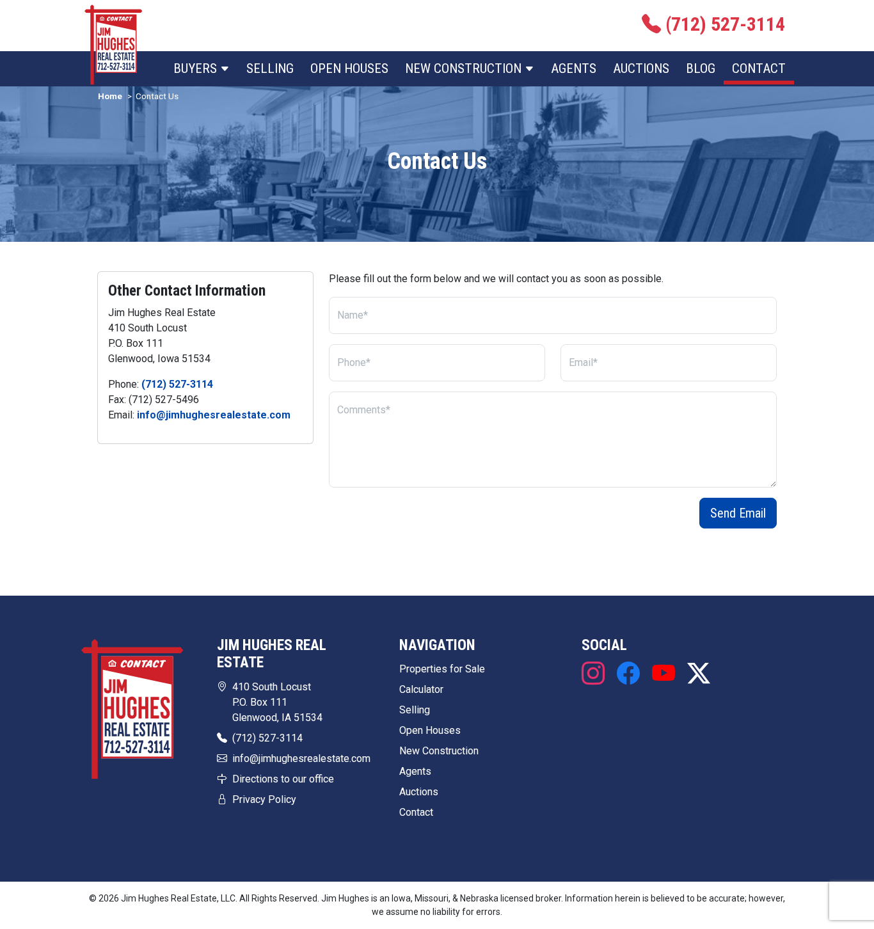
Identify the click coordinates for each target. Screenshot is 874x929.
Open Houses (349, 68)
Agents (573, 68)
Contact (759, 68)
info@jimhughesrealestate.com (213, 415)
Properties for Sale (442, 669)
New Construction (439, 751)
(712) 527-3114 (177, 384)
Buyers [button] (196, 68)
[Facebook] (628, 674)
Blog (700, 68)
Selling (270, 68)
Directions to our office (283, 779)
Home (110, 96)
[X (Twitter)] (695, 674)
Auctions (641, 68)
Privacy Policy (264, 799)
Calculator (421, 689)
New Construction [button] (465, 68)
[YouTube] (663, 674)
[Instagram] (596, 674)
